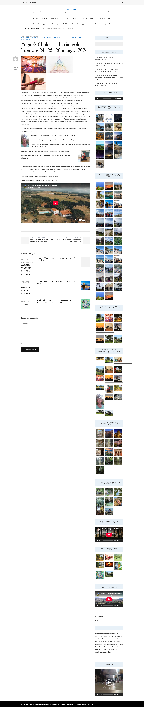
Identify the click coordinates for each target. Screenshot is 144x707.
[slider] (119, 98)
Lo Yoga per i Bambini (87, 18)
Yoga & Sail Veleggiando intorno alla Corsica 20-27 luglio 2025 (91, 24)
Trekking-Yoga (26, 265)
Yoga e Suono (25, 39)
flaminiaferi (72, 9)
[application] (109, 98)
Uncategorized (26, 267)
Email (40, 2)
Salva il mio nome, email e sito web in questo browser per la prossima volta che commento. (50, 344)
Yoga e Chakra (65, 37)
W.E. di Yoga (56, 37)
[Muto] (116, 99)
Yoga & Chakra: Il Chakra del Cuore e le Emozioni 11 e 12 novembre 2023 (107, 70)
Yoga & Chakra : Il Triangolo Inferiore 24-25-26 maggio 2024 (109, 64)
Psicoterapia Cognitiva (69, 18)
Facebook (24, 2)
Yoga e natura (76, 37)
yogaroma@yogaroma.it (49, 180)
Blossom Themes (73, 704)
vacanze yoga (47, 37)
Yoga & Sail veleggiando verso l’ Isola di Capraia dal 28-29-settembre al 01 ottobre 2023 (109, 77)
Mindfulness (55, 18)
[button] (109, 682)
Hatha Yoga (37, 37)
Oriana (15, 64)
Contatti (44, 18)
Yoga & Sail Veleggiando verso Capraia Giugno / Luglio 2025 (107, 59)
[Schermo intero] (121, 541)
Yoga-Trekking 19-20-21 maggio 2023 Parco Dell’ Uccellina (107, 85)
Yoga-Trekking (26, 274)
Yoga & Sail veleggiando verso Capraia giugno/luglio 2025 (50, 24)
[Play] (97, 99)
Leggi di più (107, 652)
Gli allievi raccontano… (104, 18)
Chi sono (35, 18)
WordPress (90, 704)
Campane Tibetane (27, 37)
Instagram (33, 2)
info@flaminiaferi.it (27, 180)
